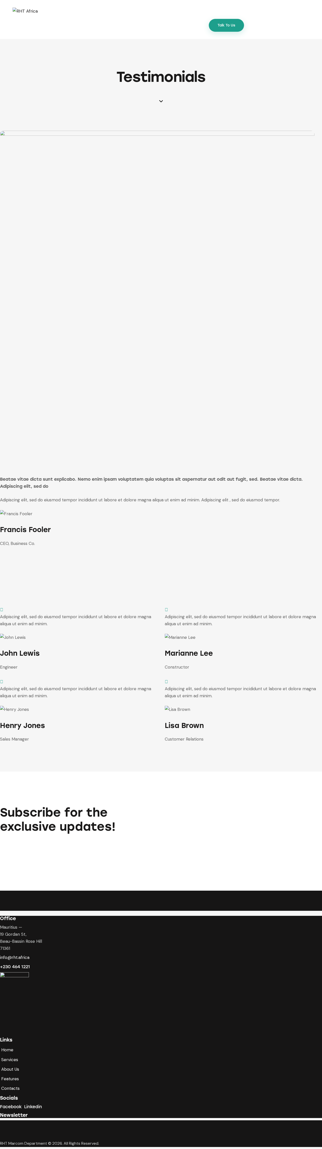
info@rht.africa (14, 957)
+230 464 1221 (15, 966)
